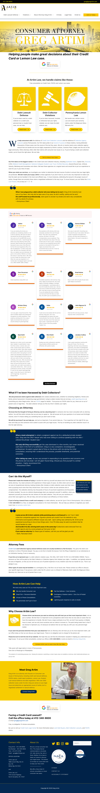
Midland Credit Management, (22, 164)
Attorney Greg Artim (79, 639)
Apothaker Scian (71, 161)
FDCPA (38, 401)
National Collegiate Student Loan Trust (44, 164)
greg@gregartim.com (90, 1)
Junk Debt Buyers (59, 728)
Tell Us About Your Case (50, 157)
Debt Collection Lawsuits (74, 728)
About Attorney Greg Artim (43, 15)
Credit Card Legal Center (28, 728)
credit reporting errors (78, 399)
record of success (59, 143)
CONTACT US (56, 771)
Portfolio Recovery (62, 164)
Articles (58, 15)
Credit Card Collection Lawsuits (52, 140)
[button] (90, 14)
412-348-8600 (7, 1)
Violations (26, 15)
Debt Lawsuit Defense (11, 15)
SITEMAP (54, 768)
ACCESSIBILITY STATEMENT (60, 774)
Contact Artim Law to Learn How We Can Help (50, 644)
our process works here (23, 505)
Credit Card (12, 548)
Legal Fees (68, 15)
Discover (87, 161)
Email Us (77, 15)
